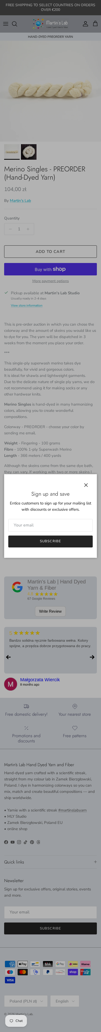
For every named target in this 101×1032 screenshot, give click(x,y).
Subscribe (50, 541)
